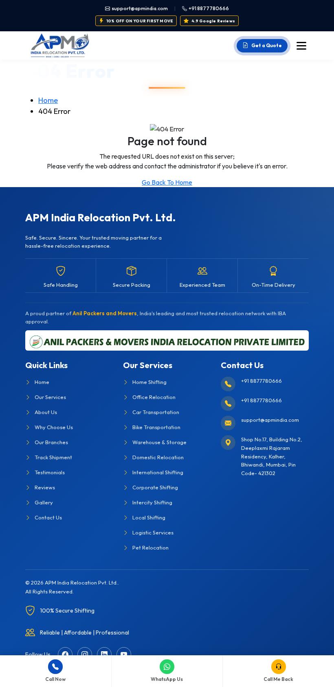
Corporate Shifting (155, 487)
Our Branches (51, 442)
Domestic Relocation (158, 457)
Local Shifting (148, 517)
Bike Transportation (156, 427)
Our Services (50, 397)
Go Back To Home (167, 182)
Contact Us (48, 517)
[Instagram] (84, 654)
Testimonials (50, 472)
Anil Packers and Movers (105, 313)
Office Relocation (154, 397)
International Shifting (157, 472)
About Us (46, 412)
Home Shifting (149, 382)
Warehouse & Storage (159, 442)
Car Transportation (155, 412)
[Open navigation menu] (301, 45)
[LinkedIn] (104, 654)
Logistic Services (153, 532)
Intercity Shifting (152, 502)
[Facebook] (65, 654)
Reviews (45, 487)
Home (48, 100)
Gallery (44, 502)
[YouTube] (123, 654)
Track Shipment (53, 457)
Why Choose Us (54, 427)
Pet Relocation (150, 547)
